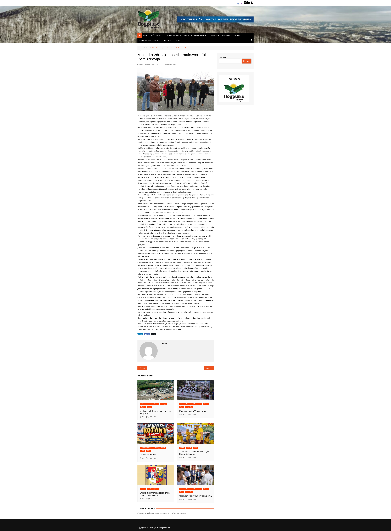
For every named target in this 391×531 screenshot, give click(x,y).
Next (207, 368)
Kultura (206, 404)
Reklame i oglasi (144, 40)
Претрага (222, 57)
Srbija (185, 35)
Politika (150, 489)
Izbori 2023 (167, 40)
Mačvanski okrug (157, 35)
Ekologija (163, 404)
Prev (143, 368)
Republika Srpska (197, 35)
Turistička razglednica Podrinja (219, 35)
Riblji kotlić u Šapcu (148, 455)
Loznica (143, 489)
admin (141, 64)
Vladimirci (189, 407)
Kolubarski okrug (173, 35)
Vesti (145, 35)
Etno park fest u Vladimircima (192, 411)
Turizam (189, 447)
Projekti (156, 40)
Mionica (143, 407)
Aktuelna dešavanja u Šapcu (149, 447)
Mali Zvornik (168, 64)
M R (143, 417)
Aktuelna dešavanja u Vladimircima (190, 404)
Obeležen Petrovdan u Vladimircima (195, 496)
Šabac (142, 450)
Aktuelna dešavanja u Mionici (149, 404)
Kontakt (177, 40)
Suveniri (237, 35)
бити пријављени (180, 513)
